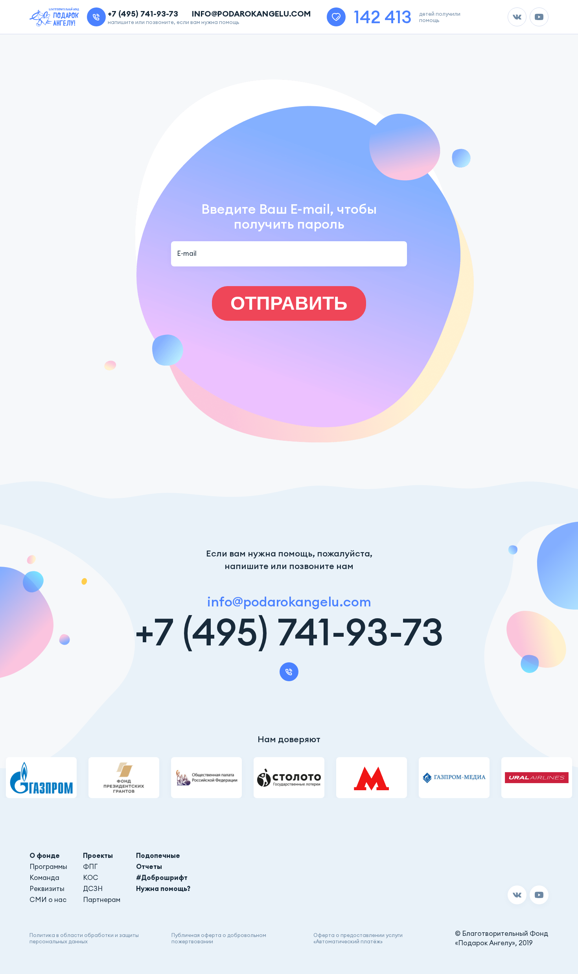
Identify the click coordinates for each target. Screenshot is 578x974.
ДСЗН (93, 888)
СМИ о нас (47, 899)
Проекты (98, 855)
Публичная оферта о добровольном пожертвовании (218, 938)
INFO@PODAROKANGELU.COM (251, 13)
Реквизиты (46, 888)
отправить (289, 303)
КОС (90, 877)
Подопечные (158, 855)
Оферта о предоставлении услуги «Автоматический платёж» (358, 938)
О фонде (44, 855)
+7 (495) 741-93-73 (143, 13)
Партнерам (101, 899)
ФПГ (90, 866)
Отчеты (149, 866)
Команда (44, 877)
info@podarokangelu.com (289, 602)
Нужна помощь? (163, 888)
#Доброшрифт (162, 877)
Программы (48, 866)
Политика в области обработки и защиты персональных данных (84, 938)
